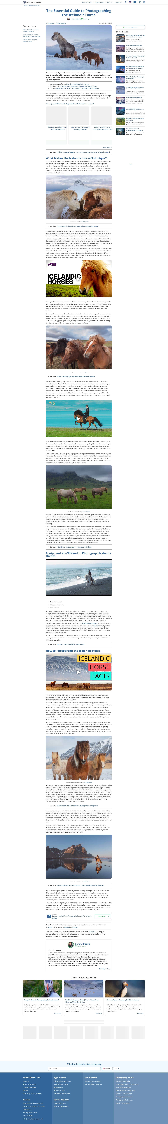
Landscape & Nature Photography (127, 1084)
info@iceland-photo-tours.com (33, 1119)
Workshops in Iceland (61, 1084)
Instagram (75, 927)
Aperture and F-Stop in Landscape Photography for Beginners (77, 806)
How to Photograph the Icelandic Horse (30, 40)
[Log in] (144, 2)
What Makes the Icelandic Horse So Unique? (30, 30)
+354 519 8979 (27, 1116)
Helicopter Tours (59, 1090)
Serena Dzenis (76, 19)
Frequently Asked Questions (32, 1094)
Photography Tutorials (123, 1087)
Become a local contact (92, 1081)
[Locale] (130, 2)
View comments (62, 23)
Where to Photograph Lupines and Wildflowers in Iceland (76, 376)
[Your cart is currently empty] (139, 2)
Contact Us (118, 2)
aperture (96, 626)
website (50, 927)
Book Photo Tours (87, 2)
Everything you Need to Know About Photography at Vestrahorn (77, 88)
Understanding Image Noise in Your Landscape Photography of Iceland (80, 886)
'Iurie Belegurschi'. (85, 221)
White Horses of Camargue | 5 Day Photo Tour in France (78, 86)
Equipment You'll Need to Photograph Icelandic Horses (31, 35)
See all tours (106, 147)
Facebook (67, 927)
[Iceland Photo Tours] (32, 2)
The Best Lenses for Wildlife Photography (70, 645)
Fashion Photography (61, 1106)
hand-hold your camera (89, 623)
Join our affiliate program (93, 1084)
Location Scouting (60, 1103)
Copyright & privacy (29, 1087)
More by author (104, 969)
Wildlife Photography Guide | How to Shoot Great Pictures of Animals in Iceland (83, 152)
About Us (109, 2)
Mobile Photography (123, 1103)
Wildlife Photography (123, 1081)
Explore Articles (99, 2)
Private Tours (58, 1087)
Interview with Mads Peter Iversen (77, 84)
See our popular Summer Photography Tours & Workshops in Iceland (70, 104)
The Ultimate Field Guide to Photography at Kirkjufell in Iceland (78, 226)
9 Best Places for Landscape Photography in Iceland (74, 547)
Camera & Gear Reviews (124, 1094)
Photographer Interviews (124, 1097)
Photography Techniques (124, 1100)
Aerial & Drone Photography (125, 1090)
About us (26, 1081)
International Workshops (62, 1094)
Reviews (25, 1090)
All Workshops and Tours (62, 1081)
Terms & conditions (29, 1084)
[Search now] (126, 2)
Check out (92, 932)
